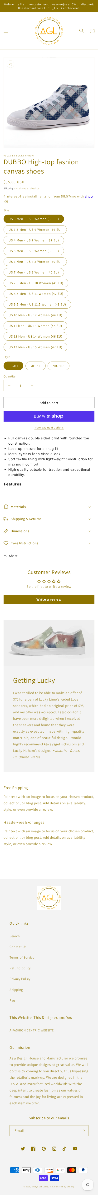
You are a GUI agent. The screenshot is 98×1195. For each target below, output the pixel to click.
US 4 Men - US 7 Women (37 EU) (34, 240)
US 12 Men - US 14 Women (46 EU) (35, 336)
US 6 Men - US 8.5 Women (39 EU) (35, 261)
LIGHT (13, 366)
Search (15, 936)
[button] (6, 31)
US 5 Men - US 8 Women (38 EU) (34, 251)
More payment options (49, 427)
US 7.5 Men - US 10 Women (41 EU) (36, 283)
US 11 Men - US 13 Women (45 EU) (35, 326)
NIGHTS (58, 366)
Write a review (48, 599)
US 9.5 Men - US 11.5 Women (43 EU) (37, 304)
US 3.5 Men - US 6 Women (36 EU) (35, 229)
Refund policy (20, 968)
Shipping (9, 188)
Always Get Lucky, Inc (42, 1186)
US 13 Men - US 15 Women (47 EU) (35, 347)
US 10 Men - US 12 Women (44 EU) (35, 315)
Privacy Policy (20, 979)
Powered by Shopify (64, 1186)
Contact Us (18, 947)
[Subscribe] (83, 1130)
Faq (12, 1000)
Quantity (9, 376)
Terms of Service (22, 957)
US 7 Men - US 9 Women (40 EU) (34, 272)
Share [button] (13, 556)
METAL (35, 366)
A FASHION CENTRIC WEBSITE (32, 1030)
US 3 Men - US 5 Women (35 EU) (34, 219)
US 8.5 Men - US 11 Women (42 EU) (36, 294)
